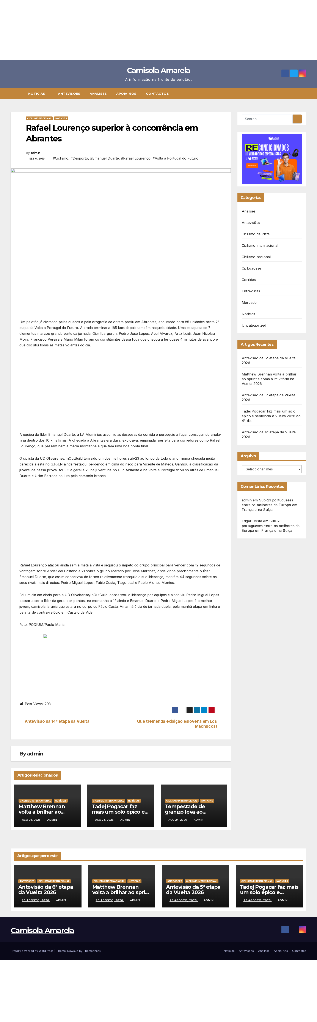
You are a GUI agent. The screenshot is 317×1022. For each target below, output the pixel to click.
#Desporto (79, 158)
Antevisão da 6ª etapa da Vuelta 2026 (45, 889)
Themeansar (91, 950)
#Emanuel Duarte (104, 158)
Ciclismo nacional (39, 118)
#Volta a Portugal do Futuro (175, 158)
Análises (98, 94)
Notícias (37, 94)
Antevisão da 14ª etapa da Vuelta (57, 721)
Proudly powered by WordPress (32, 950)
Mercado (249, 302)
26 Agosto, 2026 (36, 900)
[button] (305, 93)
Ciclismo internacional (35, 800)
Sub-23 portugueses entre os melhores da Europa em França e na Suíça (269, 505)
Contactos (157, 94)
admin (35, 153)
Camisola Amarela (158, 70)
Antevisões (69, 94)
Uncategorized (254, 325)
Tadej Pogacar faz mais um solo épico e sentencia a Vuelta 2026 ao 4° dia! (271, 416)
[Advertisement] (129, 30)
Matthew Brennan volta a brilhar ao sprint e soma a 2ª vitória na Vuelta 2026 (269, 379)
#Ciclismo (60, 158)
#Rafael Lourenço (136, 158)
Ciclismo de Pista (256, 234)
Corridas (249, 280)
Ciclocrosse (251, 268)
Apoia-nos (126, 94)
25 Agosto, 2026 (183, 900)
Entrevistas (251, 291)
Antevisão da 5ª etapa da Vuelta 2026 (193, 889)
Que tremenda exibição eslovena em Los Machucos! (177, 724)
